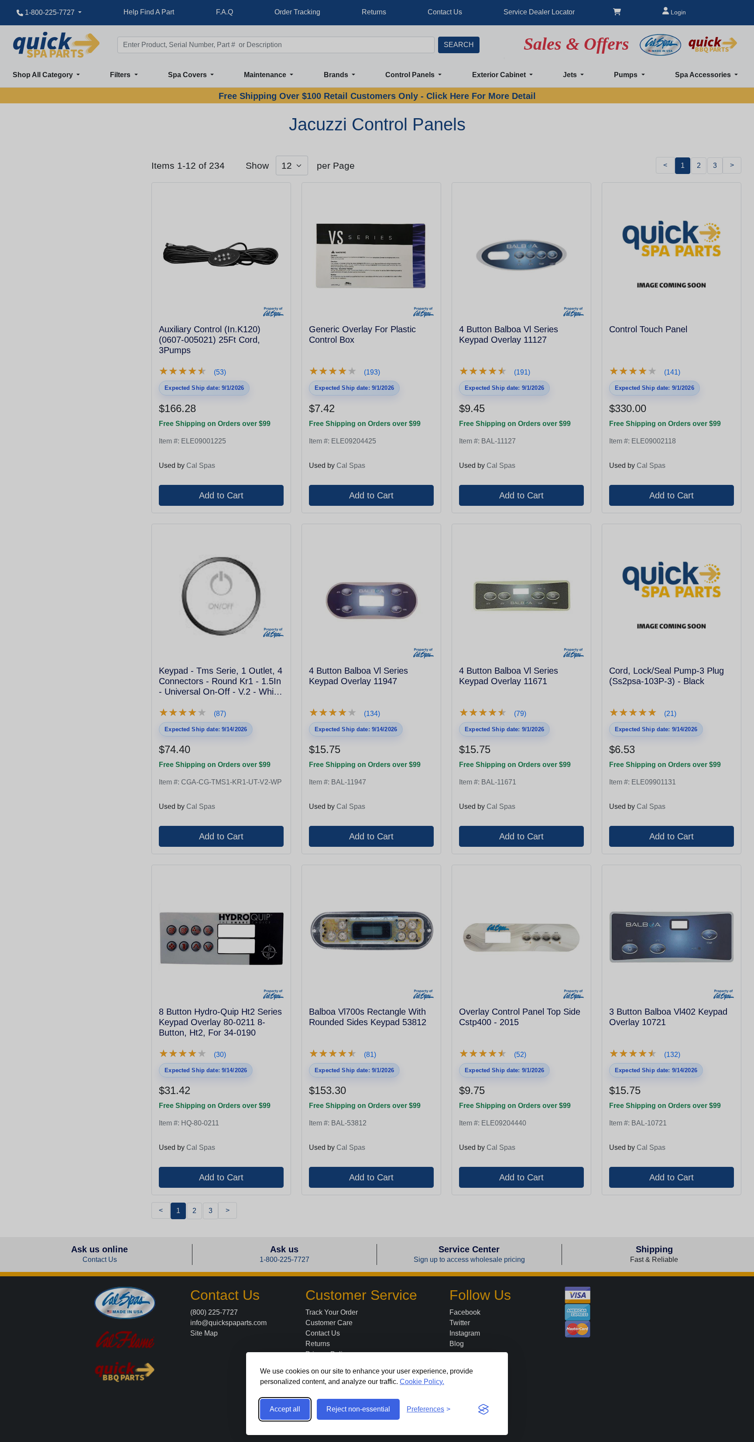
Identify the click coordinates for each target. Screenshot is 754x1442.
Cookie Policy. (422, 1381)
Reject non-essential (358, 1409)
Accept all (285, 1409)
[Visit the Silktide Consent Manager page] (483, 1409)
